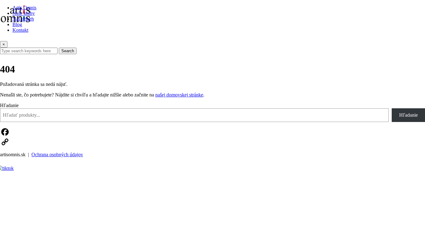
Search (67, 51)
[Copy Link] (212, 142)
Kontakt (20, 30)
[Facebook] (212, 132)
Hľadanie (9, 105)
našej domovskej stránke (179, 94)
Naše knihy (23, 13)
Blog (17, 24)
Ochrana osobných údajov (57, 154)
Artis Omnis (24, 7)
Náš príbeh (23, 18)
